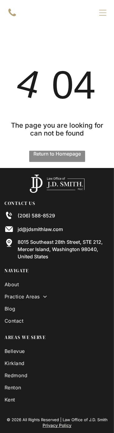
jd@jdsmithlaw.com (40, 229)
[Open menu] (103, 12)
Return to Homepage (57, 154)
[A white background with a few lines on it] (12, 16)
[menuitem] (57, 284)
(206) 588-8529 (36, 216)
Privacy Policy (57, 425)
